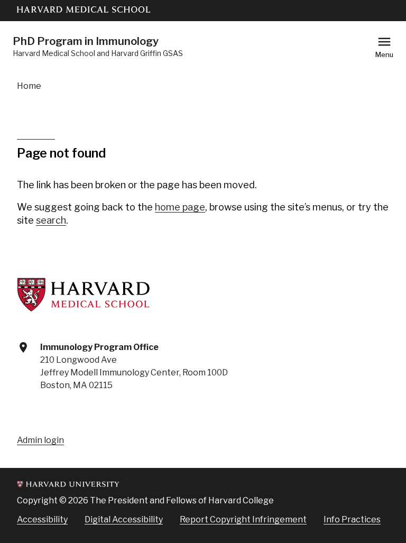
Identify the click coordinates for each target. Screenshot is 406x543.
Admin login (40, 440)
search (51, 220)
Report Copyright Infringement (243, 519)
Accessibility (42, 519)
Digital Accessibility (124, 519)
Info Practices (352, 519)
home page (180, 207)
